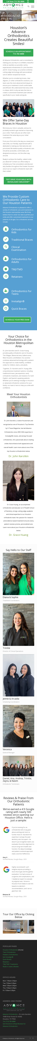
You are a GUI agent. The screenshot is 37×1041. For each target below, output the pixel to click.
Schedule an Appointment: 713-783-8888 (18, 52)
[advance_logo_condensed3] (15, 6)
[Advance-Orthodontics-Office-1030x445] (18, 927)
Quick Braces (19, 308)
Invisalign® (17, 301)
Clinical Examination (18, 248)
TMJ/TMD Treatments (10, 964)
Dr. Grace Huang (18, 535)
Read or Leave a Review (10, 967)
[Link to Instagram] (33, 1038)
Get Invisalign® (8, 957)
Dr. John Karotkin (19, 456)
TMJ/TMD (17, 269)
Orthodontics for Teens (21, 292)
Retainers (16, 276)
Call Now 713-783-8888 (15, 1)
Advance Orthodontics (10, 1014)
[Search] (27, 6)
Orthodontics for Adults (21, 260)
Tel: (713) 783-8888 (9, 1021)
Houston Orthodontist (10, 950)
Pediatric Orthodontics (10, 955)
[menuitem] (27, 6)
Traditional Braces (22, 239)
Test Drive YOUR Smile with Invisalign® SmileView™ (18, 180)
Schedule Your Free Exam (17, 320)
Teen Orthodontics (9, 952)
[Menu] (31, 6)
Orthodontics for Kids (21, 231)
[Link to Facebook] (30, 1038)
